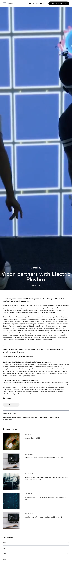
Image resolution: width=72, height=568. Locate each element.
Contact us (7, 398)
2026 (4, 543)
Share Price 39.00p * (58, 3)
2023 (4, 559)
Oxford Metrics (36, 3)
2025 (4, 548)
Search (10, 3)
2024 (4, 554)
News (11, 405)
